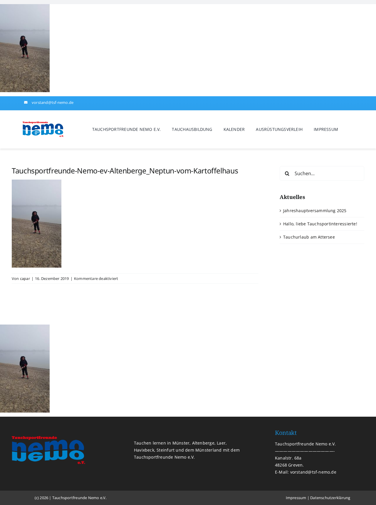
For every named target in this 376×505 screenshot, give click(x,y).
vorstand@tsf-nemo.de (52, 102)
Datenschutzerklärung (330, 497)
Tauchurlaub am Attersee (309, 237)
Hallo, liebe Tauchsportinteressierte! (320, 224)
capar (25, 278)
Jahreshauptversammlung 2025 (315, 210)
